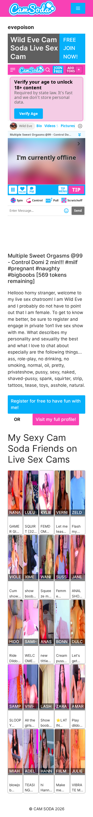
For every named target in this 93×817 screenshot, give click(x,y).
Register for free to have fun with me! (46, 404)
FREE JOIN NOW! (70, 48)
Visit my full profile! (56, 419)
